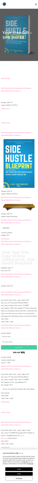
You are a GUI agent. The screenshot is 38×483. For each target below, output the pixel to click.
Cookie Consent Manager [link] (9, 453)
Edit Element (5, 88)
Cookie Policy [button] (25, 462)
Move (8, 91)
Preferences (19, 478)
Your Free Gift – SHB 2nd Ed (17, 35)
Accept (19, 469)
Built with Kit (19, 352)
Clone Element (14, 88)
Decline (19, 473)
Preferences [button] (30, 463)
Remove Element (15, 91)
